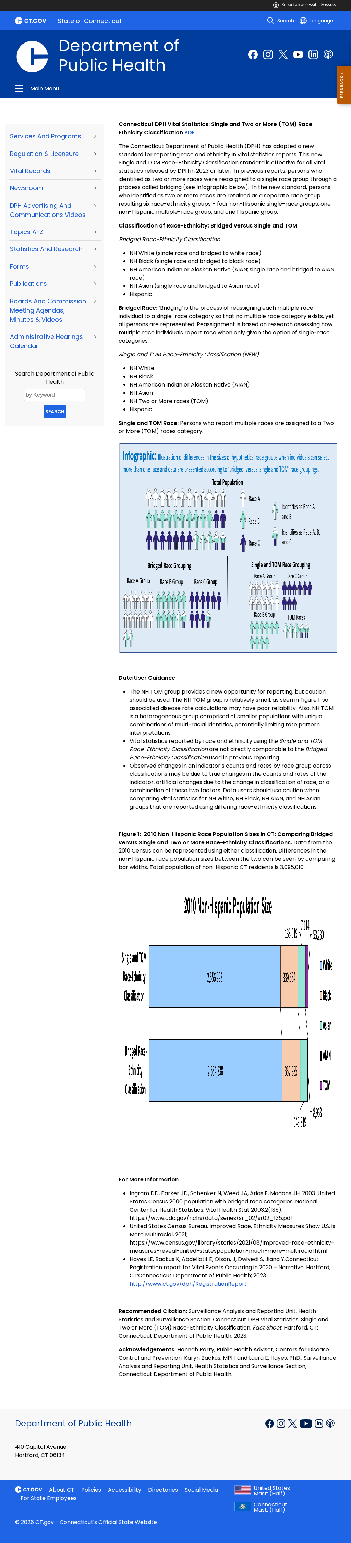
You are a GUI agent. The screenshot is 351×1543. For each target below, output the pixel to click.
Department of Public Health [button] (103, 88)
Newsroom (26, 188)
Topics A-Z (26, 232)
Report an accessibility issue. (308, 5)
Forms (19, 266)
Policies (91, 1490)
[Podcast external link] (328, 54)
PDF (189, 132)
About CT (61, 1490)
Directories (163, 1490)
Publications (28, 283)
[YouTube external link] (306, 1423)
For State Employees (49, 1498)
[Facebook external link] (253, 54)
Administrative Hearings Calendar (46, 341)
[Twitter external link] (283, 54)
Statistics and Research (46, 249)
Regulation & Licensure (44, 153)
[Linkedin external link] (320, 1423)
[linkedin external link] (313, 54)
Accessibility (124, 1490)
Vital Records (30, 171)
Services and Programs (45, 136)
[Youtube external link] (298, 54)
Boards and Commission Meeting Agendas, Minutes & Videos (48, 310)
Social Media (201, 1490)
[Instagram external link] (268, 54)
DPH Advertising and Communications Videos (48, 210)
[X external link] (293, 1423)
